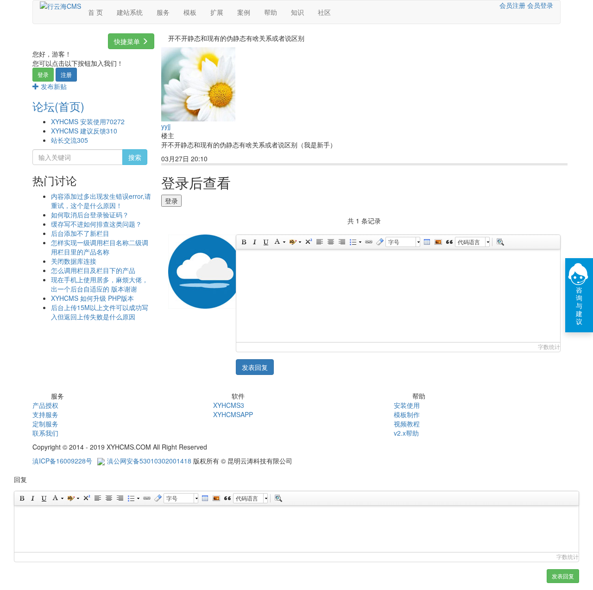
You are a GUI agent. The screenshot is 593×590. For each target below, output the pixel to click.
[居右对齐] (341, 242)
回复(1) (226, 159)
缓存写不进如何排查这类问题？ (96, 223)
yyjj (165, 126)
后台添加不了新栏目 (80, 233)
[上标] (308, 242)
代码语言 (469, 242)
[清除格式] (379, 242)
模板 (189, 12)
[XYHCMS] (60, 5)
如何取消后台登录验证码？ (90, 214)
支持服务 (45, 414)
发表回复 (255, 367)
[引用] (449, 242)
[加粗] (243, 242)
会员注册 (512, 5)
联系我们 (45, 433)
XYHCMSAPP (233, 414)
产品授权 (45, 405)
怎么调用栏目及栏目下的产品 (93, 270)
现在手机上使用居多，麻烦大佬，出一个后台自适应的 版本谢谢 (99, 284)
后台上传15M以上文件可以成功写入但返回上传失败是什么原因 (99, 312)
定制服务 (45, 423)
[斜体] (254, 242)
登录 (43, 74)
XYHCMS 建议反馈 (84, 130)
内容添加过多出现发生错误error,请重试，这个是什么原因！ (101, 200)
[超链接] (368, 242)
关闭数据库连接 (73, 261)
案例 (243, 12)
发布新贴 (53, 86)
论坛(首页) (58, 106)
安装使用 (407, 405)
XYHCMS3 (228, 405)
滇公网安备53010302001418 (149, 460)
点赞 (253, 159)
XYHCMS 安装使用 (88, 121)
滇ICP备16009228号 (62, 460)
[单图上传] (437, 242)
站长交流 (69, 140)
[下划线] (265, 242)
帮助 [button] (270, 12)
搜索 (134, 157)
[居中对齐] (330, 242)
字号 (393, 242)
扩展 (216, 12)
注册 (66, 74)
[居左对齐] (319, 242)
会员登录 (540, 5)
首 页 (95, 12)
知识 (297, 12)
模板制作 (407, 414)
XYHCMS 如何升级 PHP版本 (92, 298)
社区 (324, 12)
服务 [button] (163, 12)
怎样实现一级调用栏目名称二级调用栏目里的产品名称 (99, 247)
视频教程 (407, 423)
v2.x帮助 (406, 433)
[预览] (500, 242)
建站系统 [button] (130, 12)
